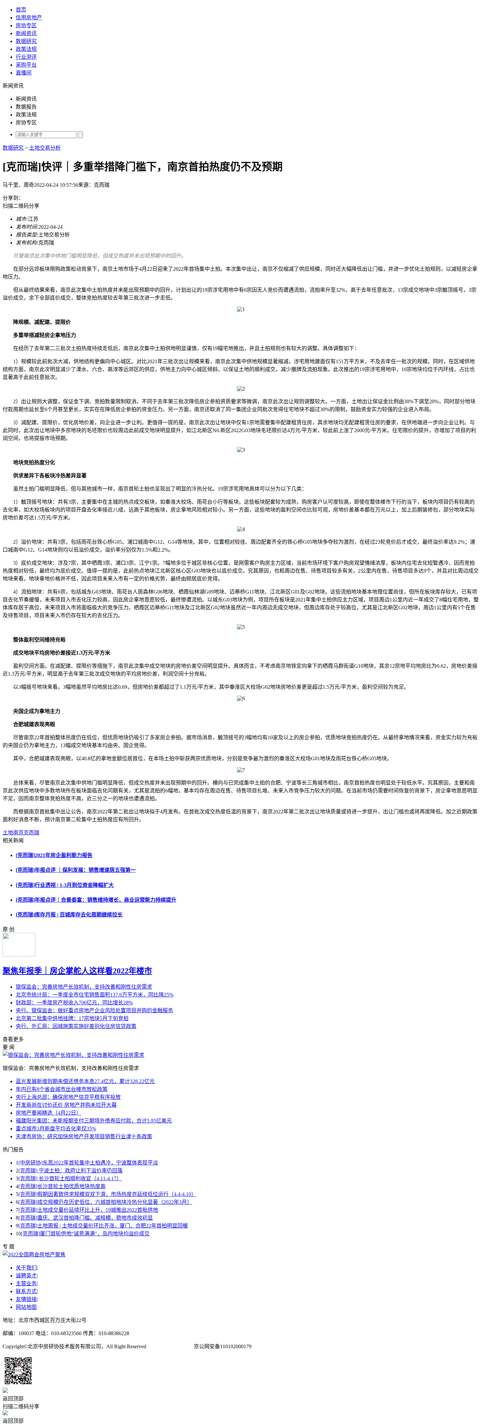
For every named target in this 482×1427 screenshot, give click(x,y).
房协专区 (26, 25)
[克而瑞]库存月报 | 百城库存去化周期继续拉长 (69, 914)
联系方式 (26, 1291)
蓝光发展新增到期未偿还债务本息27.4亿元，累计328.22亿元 (85, 1081)
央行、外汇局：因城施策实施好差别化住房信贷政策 (76, 1026)
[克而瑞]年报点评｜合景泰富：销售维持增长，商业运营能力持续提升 (96, 900)
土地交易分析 (45, 148)
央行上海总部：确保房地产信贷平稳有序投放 (68, 1097)
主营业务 (26, 1283)
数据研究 (26, 41)
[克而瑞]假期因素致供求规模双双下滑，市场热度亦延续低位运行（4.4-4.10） (107, 1194)
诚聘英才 (26, 1275)
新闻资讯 (26, 33)
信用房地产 (29, 17)
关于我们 (26, 1267)
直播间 (23, 72)
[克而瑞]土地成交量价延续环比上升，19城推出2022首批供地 (88, 1210)
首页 (21, 9)
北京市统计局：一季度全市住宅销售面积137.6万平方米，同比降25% (94, 994)
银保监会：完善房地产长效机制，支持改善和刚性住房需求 (84, 987)
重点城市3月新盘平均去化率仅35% (56, 1128)
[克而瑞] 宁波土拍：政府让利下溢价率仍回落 (70, 1170)
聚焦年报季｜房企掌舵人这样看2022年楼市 (77, 971)
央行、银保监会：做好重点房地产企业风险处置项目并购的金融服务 (94, 1010)
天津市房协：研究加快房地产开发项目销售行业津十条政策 (84, 1136)
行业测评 (26, 57)
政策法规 (26, 49)
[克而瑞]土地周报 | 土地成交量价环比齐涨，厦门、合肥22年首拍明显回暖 (103, 1225)
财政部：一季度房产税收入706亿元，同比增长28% (74, 1002)
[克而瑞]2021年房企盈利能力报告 (54, 855)
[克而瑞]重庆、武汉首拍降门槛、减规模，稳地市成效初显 (85, 1218)
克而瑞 (31, 832)
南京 (18, 832)
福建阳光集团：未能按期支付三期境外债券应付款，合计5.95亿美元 (94, 1120)
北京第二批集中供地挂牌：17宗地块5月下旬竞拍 (72, 1018)
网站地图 (26, 1307)
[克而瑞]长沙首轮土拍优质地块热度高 (62, 1186)
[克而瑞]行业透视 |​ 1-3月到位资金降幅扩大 (65, 885)
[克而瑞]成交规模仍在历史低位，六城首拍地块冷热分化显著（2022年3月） (105, 1202)
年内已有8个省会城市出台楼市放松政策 (62, 1089)
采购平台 (26, 65)
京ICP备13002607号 (170, 1346)
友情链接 (26, 1299)
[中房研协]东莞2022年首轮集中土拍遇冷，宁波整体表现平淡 (88, 1162)
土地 (8, 832)
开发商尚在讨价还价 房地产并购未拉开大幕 (66, 1105)
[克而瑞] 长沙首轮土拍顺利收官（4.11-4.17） (70, 1178)
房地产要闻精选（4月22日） (48, 1113)
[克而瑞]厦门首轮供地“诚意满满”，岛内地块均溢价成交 (85, 1233)
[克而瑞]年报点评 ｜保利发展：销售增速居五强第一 (76, 870)
